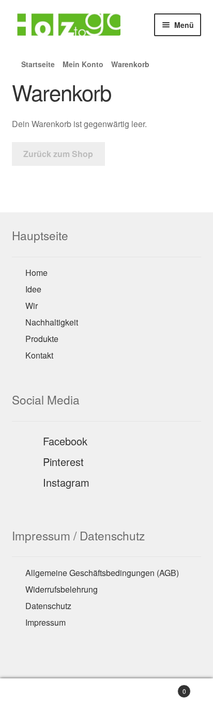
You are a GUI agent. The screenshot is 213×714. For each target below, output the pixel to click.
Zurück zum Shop (58, 154)
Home (36, 272)
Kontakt (39, 355)
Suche (106, 696)
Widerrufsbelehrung (61, 589)
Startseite (38, 64)
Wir (31, 306)
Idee (33, 289)
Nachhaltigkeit (51, 322)
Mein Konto (83, 64)
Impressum (45, 622)
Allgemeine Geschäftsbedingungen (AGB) (102, 573)
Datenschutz (48, 606)
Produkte (41, 339)
